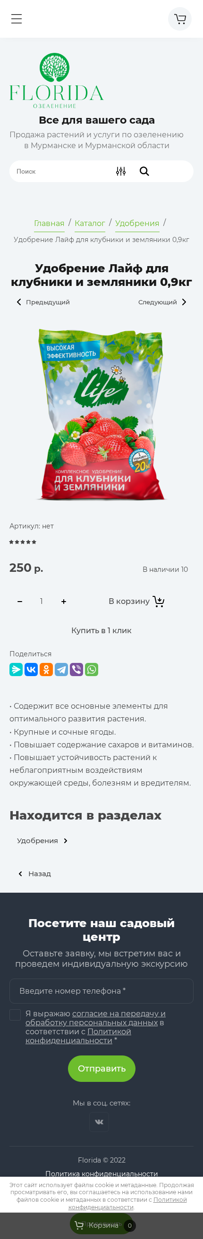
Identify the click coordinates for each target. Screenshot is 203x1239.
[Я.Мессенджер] (16, 669)
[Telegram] (61, 669)
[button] (16, 19)
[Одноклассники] (46, 669)
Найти (144, 171)
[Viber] (76, 669)
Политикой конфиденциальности (78, 1036)
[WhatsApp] (91, 669)
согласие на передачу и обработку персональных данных (95, 1018)
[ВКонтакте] (31, 669)
